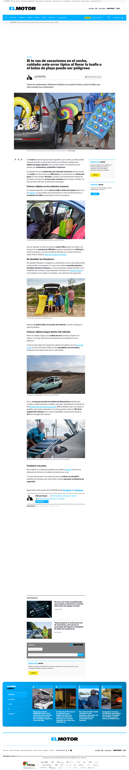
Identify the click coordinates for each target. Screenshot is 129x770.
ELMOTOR (11, 694)
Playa (46, 506)
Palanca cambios (57, 1)
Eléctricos (22, 17)
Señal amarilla (39, 1)
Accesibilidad (46, 750)
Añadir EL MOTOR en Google (94, 77)
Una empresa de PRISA (29, 763)
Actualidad (13, 17)
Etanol (18, 1)
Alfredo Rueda (40, 76)
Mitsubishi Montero (96, 1)
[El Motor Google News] (71, 750)
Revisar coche (48, 1)
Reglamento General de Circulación (43, 407)
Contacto (52, 750)
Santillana (61, 762)
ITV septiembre (76, 1)
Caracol (96, 762)
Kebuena (94, 765)
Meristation (92, 768)
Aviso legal (5, 750)
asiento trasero (76, 270)
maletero (32, 193)
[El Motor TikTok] (68, 750)
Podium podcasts (60, 768)
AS (9, 709)
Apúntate (33, 673)
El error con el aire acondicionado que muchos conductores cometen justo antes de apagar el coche (68, 604)
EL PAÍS (10, 704)
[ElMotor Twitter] (64, 750)
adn (89, 762)
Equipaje (42, 506)
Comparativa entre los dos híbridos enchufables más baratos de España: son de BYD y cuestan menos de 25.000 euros (111, 715)
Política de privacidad (14, 750)
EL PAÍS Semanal (81, 765)
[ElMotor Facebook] (61, 750)
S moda (75, 768)
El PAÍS (44, 762)
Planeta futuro (88, 765)
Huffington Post (47, 765)
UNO (56, 765)
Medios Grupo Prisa (29, 768)
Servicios (87, 17)
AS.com (83, 762)
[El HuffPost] (111, 9)
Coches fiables (67, 1)
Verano (57, 506)
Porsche (13, 1)
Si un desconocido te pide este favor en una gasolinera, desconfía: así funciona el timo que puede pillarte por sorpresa (88, 716)
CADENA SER (11, 713)
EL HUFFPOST (11, 699)
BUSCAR (95, 193)
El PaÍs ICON (68, 768)
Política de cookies (37, 750)
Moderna (52, 768)
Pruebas (37, 17)
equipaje (68, 469)
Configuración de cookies (26, 750)
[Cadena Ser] (118, 9)
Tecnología (52, 17)
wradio (61, 765)
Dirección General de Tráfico (55, 254)
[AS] (96, 9)
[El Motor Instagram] (66, 750)
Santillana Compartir (70, 762)
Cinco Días (68, 765)
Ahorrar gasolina (85, 1)
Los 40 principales (53, 762)
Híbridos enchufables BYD (27, 1)
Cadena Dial (75, 765)
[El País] (91, 9)
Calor (37, 506)
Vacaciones (52, 506)
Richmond (43, 768)
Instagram (79, 490)
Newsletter (62, 17)
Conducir (29, 17)
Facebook (67, 490)
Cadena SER (78, 762)
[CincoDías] (102, 9)
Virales (44, 17)
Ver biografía (40, 501)
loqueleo (83, 768)
